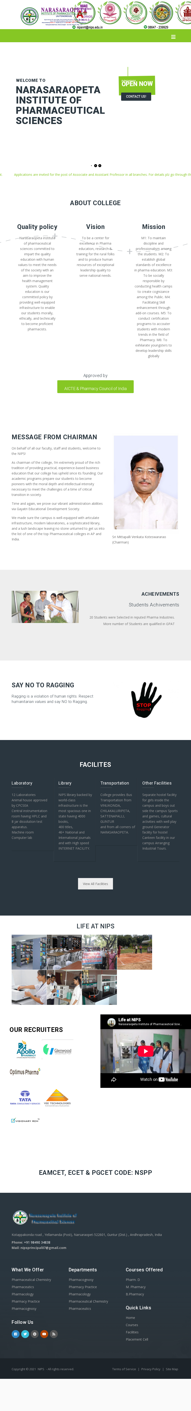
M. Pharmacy (136, 1287)
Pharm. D (133, 1279)
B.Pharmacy (135, 1294)
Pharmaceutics (23, 1287)
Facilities (132, 1332)
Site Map (172, 1369)
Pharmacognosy (24, 1308)
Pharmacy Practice (26, 1301)
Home (130, 1317)
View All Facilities (95, 884)
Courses (132, 1325)
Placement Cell (137, 1339)
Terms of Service (124, 1369)
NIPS (41, 1369)
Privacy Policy (151, 1369)
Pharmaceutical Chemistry (31, 1279)
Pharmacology (23, 1294)
